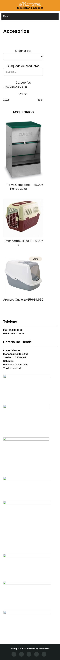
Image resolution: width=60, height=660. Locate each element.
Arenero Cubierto (15, 299)
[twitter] (21, 654)
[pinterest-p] (36, 654)
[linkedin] (29, 654)
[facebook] (14, 654)
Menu (6, 16)
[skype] (44, 654)
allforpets (16, 649)
